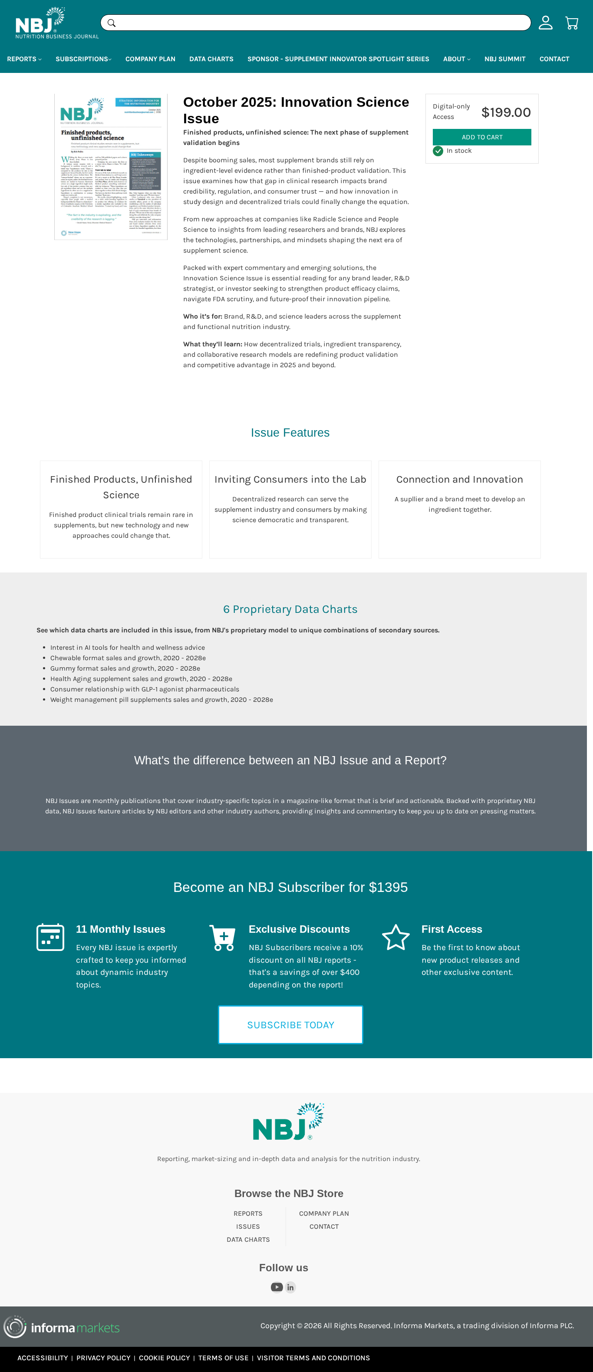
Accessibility (42, 1357)
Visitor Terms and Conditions (313, 1357)
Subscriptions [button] (82, 59)
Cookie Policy (164, 1357)
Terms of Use (223, 1357)
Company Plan (150, 59)
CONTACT (324, 1226)
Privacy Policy (103, 1357)
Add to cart (482, 137)
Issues (248, 1226)
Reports (248, 1213)
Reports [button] (22, 59)
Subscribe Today (290, 1025)
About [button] (455, 59)
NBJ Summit (505, 59)
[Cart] (572, 21)
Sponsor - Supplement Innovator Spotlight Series (338, 59)
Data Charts (211, 59)
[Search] (111, 22)
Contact (555, 59)
